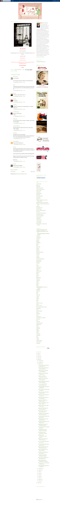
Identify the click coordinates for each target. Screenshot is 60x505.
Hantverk (37, 272)
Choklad (37, 254)
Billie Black (38, 186)
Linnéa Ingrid (15, 141)
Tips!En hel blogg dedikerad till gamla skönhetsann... (43, 368)
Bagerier (37, 240)
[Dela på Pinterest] (31, 69)
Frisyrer (37, 265)
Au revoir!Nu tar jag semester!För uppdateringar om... (43, 366)
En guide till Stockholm (40, 258)
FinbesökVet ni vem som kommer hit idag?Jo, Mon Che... (43, 414)
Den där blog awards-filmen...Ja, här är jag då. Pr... (43, 453)
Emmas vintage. (38, 190)
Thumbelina (38, 218)
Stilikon (37, 329)
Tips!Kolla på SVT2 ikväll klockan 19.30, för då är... (42, 430)
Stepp (37, 325)
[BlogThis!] (28, 69)
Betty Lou (38, 185)
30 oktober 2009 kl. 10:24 (19, 82)
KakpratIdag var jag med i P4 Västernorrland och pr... (43, 425)
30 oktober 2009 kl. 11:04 (19, 90)
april (39, 476)
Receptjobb (38, 313)
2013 (38, 353)
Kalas (37, 284)
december (40, 360)
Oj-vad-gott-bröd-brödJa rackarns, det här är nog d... (43, 445)
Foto (37, 264)
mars (39, 477)
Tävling (37, 339)
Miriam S (14, 118)
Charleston (38, 253)
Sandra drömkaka (16, 125)
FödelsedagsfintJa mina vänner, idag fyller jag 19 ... (43, 419)
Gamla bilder (38, 268)
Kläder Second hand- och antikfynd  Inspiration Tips (42, 233)
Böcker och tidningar (39, 252)
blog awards (38, 246)
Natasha (14, 133)
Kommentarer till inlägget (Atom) (21, 173)
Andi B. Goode (15, 111)
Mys (37, 301)
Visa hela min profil (40, 56)
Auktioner (38, 238)
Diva (14, 93)
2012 (38, 354)
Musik (37, 300)
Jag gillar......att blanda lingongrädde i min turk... (42, 376)
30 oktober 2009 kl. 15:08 (19, 102)
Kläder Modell (41, 229)
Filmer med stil (38, 261)
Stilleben (37, 331)
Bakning (37, 241)
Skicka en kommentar (14, 169)
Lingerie (37, 296)
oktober (40, 363)
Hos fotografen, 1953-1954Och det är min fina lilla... (43, 463)
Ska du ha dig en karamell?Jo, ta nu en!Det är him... (43, 398)
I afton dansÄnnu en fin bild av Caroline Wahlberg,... (43, 371)
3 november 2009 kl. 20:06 (19, 144)
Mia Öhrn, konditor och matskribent (42, 202)
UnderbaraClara (38, 219)
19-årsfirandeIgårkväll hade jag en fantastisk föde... (43, 387)
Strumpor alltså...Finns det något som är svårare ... (43, 406)
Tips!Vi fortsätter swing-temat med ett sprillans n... (43, 390)
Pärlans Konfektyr (39, 310)
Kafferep (37, 283)
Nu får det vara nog (39, 302)
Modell (37, 298)
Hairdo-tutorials (38, 270)
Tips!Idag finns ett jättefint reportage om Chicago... (42, 455)
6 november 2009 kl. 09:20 (19, 167)
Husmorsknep (38, 277)
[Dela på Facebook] (30, 69)
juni (39, 473)
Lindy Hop (38, 294)
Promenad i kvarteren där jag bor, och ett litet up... (43, 395)
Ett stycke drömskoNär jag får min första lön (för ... (43, 417)
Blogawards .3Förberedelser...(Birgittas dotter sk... (43, 400)
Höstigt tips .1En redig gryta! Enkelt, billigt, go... (43, 439)
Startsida (23, 171)
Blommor (37, 248)
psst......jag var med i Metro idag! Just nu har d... (43, 442)
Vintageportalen (39, 221)
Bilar (37, 245)
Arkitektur (38, 236)
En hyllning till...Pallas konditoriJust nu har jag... (42, 433)
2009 (38, 359)
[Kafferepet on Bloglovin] (41, 178)
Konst (37, 292)
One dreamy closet (39, 207)
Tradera (37, 337)
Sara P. (14, 104)
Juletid (37, 281)
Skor (37, 320)
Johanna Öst (38, 197)
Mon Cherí (38, 206)
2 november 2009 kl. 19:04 (19, 138)
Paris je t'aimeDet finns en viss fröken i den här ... (43, 450)
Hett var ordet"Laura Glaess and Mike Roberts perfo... (43, 458)
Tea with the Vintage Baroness (41, 213)
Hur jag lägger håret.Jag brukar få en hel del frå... (43, 466)
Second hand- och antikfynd (40, 317)
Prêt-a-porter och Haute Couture (41, 306)
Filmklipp (38, 262)
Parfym (37, 304)
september (40, 468)
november (40, 362)
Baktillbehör (38, 242)
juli (39, 471)
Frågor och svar (38, 266)
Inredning (38, 278)
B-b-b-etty (15, 76)
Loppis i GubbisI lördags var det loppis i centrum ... (43, 403)
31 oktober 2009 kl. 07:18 (19, 116)
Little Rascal (38, 198)
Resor (16, 70)
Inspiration (38, 280)
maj (39, 474)
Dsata (14, 98)
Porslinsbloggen (39, 209)
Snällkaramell (38, 324)
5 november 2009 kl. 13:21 (19, 161)
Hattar (37, 273)
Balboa (37, 244)
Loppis (37, 297)
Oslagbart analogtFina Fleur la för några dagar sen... (43, 422)
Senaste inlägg (13, 171)
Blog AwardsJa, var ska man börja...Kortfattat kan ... (42, 411)
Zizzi (14, 163)
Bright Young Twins (39, 187)
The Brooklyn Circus (39, 214)
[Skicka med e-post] (27, 69)
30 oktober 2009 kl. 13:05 (19, 96)
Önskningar (38, 343)
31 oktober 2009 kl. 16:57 (19, 123)
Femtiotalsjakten (39, 193)
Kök (37, 293)
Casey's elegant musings (40, 189)
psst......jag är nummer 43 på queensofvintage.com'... (42, 384)
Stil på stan (38, 328)
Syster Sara (38, 211)
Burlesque (38, 250)
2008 (38, 482)
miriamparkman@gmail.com (40, 61)
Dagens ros (38, 257)
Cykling (37, 256)
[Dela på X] (29, 69)
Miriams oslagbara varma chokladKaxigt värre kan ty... (43, 461)
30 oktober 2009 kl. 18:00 (19, 109)
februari (40, 479)
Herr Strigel (38, 194)
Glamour (37, 269)
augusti (40, 470)
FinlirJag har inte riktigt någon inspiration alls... (43, 374)
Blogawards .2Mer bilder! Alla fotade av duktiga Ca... (43, 409)
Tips (37, 336)
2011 (38, 356)
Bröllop (37, 249)
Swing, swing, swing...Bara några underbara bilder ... (43, 392)
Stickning (38, 327)
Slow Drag (38, 321)
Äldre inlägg (33, 171)
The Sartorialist (38, 217)
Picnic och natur (39, 305)
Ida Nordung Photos (39, 195)
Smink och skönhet (39, 323)
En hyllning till (38, 260)
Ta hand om (38, 333)
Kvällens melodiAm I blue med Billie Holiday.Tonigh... (43, 447)
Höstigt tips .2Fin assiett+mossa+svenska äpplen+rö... (42, 436)
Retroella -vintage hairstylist (41, 210)
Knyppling (38, 289)
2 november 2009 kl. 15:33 (19, 130)
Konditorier (38, 290)
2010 (38, 357)
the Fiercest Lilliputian (40, 215)
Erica (14, 147)
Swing (37, 332)
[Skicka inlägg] (26, 69)
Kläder (37, 285)
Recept (37, 312)
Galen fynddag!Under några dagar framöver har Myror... (43, 382)
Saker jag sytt (38, 316)
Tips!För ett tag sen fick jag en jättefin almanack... (43, 379)
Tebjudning (38, 335)
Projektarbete (38, 308)
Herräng (37, 274)
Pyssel (37, 309)
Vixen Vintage (38, 222)
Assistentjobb (38, 237)
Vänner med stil (38, 341)
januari (40, 480)
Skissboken (38, 319)
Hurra (37, 276)
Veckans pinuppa (39, 340)
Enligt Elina (38, 191)
